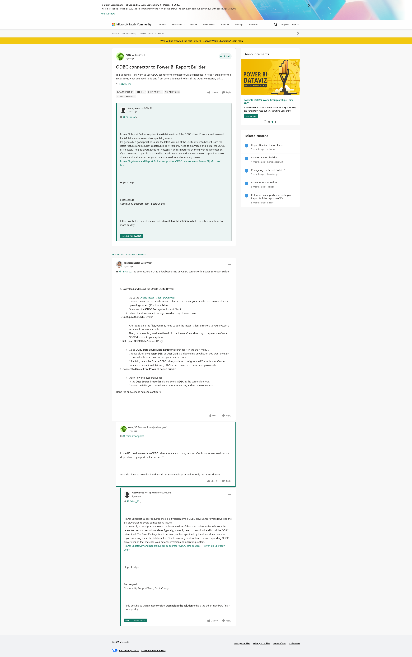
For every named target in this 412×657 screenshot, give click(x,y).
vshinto (271, 149)
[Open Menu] (298, 33)
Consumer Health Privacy (153, 650)
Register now (108, 13)
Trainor (270, 186)
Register (285, 24)
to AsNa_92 (146, 108)
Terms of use (279, 643)
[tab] (269, 121)
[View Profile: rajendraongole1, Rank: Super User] (119, 264)
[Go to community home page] (131, 24)
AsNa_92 (130, 54)
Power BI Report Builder (264, 182)
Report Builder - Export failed (267, 145)
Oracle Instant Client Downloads (158, 297)
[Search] (276, 25)
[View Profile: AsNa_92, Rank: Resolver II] (120, 56)
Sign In (295, 24)
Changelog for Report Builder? (268, 170)
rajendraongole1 (132, 262)
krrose (270, 202)
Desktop (160, 33)
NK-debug (272, 174)
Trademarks (294, 643)
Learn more (237, 40)
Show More (125, 83)
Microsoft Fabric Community (124, 33)
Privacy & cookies (261, 643)
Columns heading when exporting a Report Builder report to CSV (271, 196)
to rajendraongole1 (158, 427)
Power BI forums (146, 33)
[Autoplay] (265, 121)
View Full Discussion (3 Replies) (130, 254)
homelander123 (275, 161)
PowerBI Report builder (264, 157)
